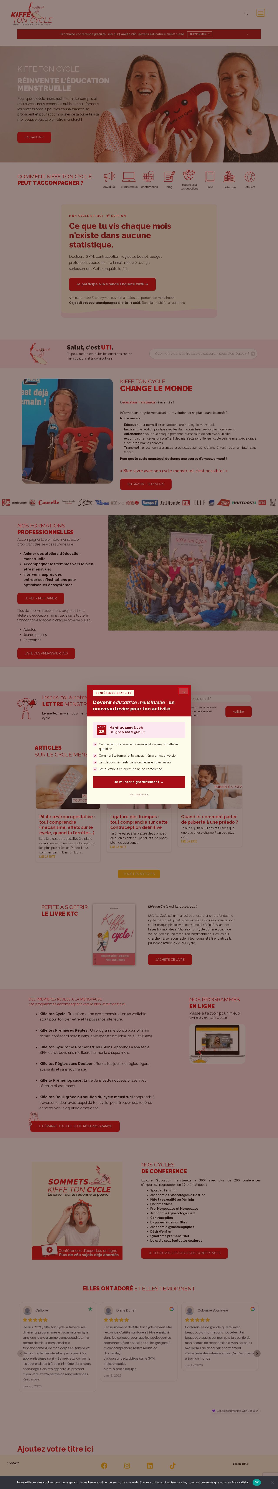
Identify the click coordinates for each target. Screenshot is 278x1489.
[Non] (272, 1482)
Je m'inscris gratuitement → (139, 782)
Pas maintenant (139, 794)
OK (257, 1482)
